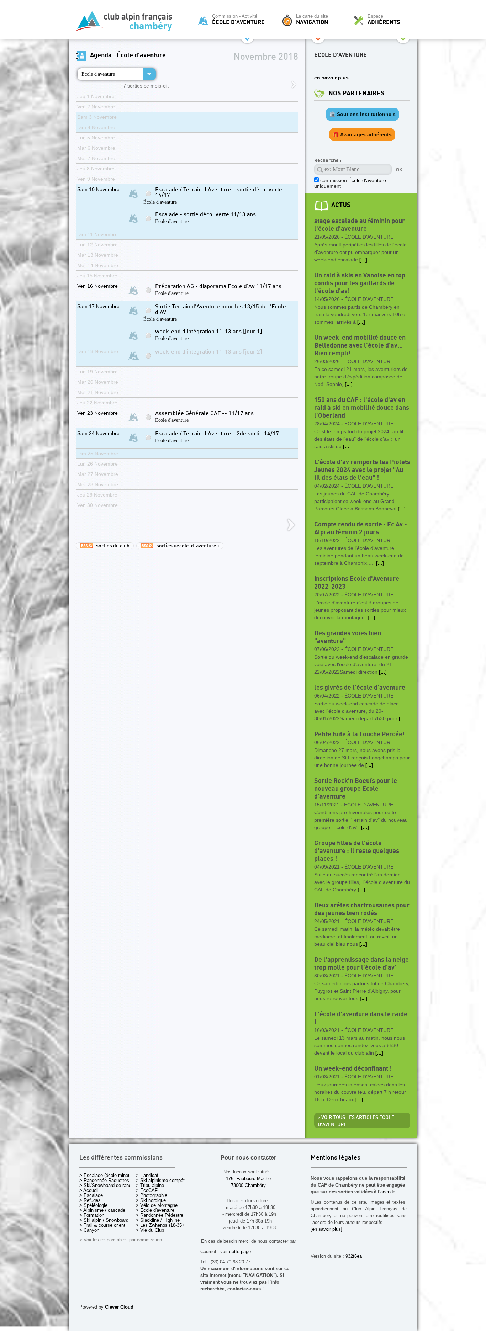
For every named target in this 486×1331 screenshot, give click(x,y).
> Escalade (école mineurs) (107, 1175)
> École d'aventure (155, 1210)
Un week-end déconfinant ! (353, 1068)
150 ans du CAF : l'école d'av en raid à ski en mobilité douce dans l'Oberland (361, 408)
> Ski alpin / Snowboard (103, 1220)
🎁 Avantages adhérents (362, 134)
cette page (240, 1251)
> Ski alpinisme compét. (161, 1180)
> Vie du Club (150, 1230)
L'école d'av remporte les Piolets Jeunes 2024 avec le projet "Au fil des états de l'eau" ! (362, 470)
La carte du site (312, 20)
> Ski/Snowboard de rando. (107, 1185)
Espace (384, 20)
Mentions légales (335, 1158)
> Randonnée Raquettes (104, 1180)
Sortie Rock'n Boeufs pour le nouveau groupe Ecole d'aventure (355, 789)
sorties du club (111, 545)
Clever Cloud (119, 1307)
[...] (363, 260)
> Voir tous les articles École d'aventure (356, 1121)
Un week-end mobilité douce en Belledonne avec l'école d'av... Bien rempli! (360, 345)
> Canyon (89, 1230)
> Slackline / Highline (158, 1220)
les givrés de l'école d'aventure (359, 687)
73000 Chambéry (248, 1185)
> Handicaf (147, 1175)
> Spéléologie (93, 1205)
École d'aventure (98, 74)
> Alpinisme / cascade (102, 1210)
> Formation (91, 1215)
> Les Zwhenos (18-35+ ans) (165, 1225)
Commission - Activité (238, 20)
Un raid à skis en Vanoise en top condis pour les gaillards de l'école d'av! (359, 283)
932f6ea (353, 1256)
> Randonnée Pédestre (159, 1215)
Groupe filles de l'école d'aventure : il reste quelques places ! (356, 851)
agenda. (388, 1191)
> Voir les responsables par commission (120, 1239)
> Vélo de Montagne (157, 1205)
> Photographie (151, 1195)
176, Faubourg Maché (248, 1178)
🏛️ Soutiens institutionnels (362, 114)
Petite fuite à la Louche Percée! (359, 734)
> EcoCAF (147, 1190)
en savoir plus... (333, 77)
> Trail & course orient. (103, 1225)
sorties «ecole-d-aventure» (186, 545)
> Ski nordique (151, 1200)
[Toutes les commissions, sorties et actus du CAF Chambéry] (127, 23)
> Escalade (91, 1195)
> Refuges (90, 1200)
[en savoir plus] (326, 1229)
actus (341, 205)
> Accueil (89, 1190)
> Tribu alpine (150, 1185)
